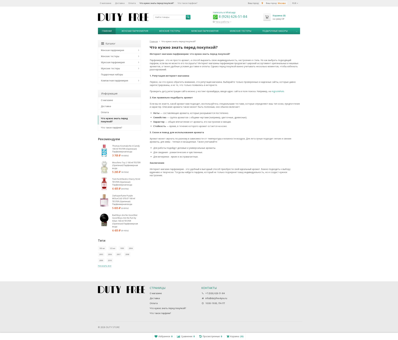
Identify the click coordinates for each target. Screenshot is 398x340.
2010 (110, 260)
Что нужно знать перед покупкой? (156, 3)
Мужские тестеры (240, 30)
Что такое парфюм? (187, 3)
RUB (294, 3)
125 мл (112, 248)
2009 (101, 260)
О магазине (105, 3)
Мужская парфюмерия (204, 30)
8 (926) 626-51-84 (232, 16)
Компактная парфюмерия (114, 80)
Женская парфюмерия (135, 30)
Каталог (110, 43)
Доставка (120, 3)
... (296, 30)
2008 (127, 254)
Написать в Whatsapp (224, 12)
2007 (118, 254)
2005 (101, 254)
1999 (122, 248)
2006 (110, 254)
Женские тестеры (169, 30)
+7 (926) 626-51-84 (215, 293)
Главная (107, 30)
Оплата (132, 3)
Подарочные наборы (275, 30)
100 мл (102, 248)
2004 (131, 248)
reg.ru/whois (278, 91)
